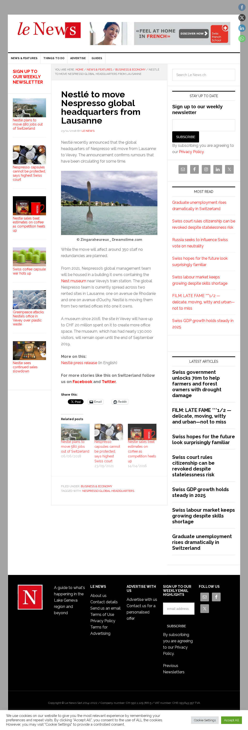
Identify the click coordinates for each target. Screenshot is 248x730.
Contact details (104, 602)
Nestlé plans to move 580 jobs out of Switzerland (75, 446)
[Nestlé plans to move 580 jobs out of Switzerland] (75, 432)
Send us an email (105, 608)
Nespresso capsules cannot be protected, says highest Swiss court (107, 451)
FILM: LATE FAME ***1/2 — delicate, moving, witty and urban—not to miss (203, 302)
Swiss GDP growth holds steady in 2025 (200, 492)
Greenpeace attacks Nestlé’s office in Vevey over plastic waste (28, 318)
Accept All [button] (231, 720)
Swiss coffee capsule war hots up (29, 271)
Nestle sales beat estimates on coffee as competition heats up (142, 451)
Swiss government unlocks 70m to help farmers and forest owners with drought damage (196, 383)
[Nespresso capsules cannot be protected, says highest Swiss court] (108, 432)
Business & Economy (96, 486)
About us (98, 595)
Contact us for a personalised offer (141, 612)
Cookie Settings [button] (205, 720)
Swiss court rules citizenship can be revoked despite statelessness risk (193, 466)
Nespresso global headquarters (108, 491)
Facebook (82, 381)
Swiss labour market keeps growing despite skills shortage (203, 516)
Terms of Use (102, 614)
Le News (49, 33)
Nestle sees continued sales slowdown (25, 367)
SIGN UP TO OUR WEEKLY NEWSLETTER (28, 76)
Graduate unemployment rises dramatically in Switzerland (202, 542)
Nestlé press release (79, 363)
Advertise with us (142, 599)
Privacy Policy (191, 151)
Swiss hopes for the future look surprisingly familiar (203, 439)
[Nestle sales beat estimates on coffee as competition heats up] (142, 432)
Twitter (109, 381)
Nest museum (73, 281)
